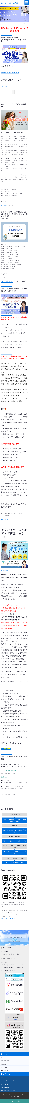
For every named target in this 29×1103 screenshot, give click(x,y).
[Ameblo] (14, 1004)
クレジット (6, 87)
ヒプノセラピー (5, 1084)
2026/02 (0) (4, 970)
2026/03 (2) (20, 967)
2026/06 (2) (20, 965)
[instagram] (14, 987)
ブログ (3, 1077)
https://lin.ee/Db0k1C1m (9, 919)
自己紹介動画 (4, 570)
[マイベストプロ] (14, 1012)
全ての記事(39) (5, 951)
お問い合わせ (4, 519)
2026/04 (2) (12, 967)
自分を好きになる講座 (10, 72)
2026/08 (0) (4, 965)
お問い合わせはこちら (14, 1101)
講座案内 (3, 1064)
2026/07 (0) (12, 965)
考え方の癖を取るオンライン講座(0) (10, 954)
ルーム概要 (4, 1067)
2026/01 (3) (12, 970)
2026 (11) (4, 962)
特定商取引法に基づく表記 (8, 1090)
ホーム (19, 23)
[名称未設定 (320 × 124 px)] (14, 979)
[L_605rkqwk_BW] (14, 899)
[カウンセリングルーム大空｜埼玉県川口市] (10, 2)
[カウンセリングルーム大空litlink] (14, 996)
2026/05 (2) (4, 967)
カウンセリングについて (7, 1080)
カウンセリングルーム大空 (17, 1095)
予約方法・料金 (5, 1060)
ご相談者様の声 (5, 1087)
